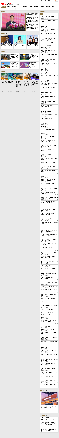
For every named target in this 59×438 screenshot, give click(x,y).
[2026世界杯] (24, 59)
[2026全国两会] (5, 68)
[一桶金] (19, 77)
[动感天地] (12, 77)
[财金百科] (4, 77)
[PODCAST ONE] (56, 9)
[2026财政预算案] (24, 68)
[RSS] (54, 9)
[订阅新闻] (57, 9)
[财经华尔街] (27, 77)
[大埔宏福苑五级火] (5, 59)
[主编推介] (35, 77)
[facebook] (52, 9)
